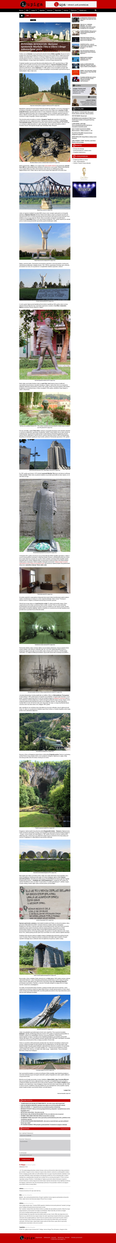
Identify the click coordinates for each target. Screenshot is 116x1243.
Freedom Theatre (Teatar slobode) (82, 163)
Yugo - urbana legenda (79, 161)
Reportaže (58, 10)
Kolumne (49, 10)
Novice (21, 10)
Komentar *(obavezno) (25, 1139)
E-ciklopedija (80, 156)
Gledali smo (82, 10)
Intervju (66, 10)
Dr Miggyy (22, 1164)
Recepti (77, 145)
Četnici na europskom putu (37, 563)
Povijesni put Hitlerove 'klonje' (80, 159)
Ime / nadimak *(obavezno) (26, 1133)
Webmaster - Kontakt (50, 1237)
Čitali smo (74, 10)
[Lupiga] (31, 4)
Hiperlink (42, 10)
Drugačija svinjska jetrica (79, 152)
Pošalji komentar (26, 1159)
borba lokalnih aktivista (50, 165)
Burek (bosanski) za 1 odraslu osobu (82, 150)
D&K (27, 10)
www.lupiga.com (61, 1239)
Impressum (39, 1237)
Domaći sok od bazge (78, 148)
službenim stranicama (59, 698)
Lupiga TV (34, 10)
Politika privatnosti (76, 1237)
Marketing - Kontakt (64, 1237)
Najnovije (76, 15)
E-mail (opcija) (22, 1152)
